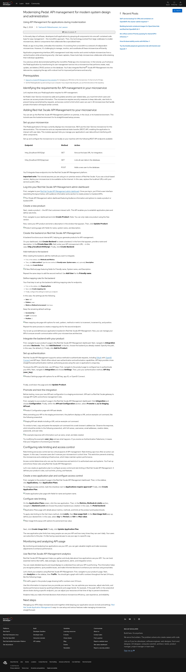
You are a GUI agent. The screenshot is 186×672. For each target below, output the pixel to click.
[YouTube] (130, 620)
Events (66, 644)
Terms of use (25, 668)
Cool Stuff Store (76, 662)
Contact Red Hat (43, 662)
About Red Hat (14, 662)
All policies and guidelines (38, 668)
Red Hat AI (6, 631)
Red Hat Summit (87, 662)
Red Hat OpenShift (9, 638)
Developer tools (38, 634)
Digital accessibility (52, 668)
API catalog (36, 641)
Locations (33, 662)
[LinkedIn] (125, 620)
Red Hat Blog (53, 662)
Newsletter (67, 648)
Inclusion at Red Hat (64, 662)
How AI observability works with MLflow (134, 41)
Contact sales (98, 634)
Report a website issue (101, 641)
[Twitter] (134, 620)
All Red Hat (174, 5)
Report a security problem (102, 648)
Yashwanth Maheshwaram (48, 27)
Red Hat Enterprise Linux (11, 634)
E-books (66, 634)
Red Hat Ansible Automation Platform (14, 641)
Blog (65, 641)
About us (96, 631)
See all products (8, 644)
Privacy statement (15, 668)
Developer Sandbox (39, 631)
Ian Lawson (63, 27)
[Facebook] (139, 620)
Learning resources (69, 631)
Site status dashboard (100, 644)
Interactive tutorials (39, 638)
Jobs (21, 662)
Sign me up (128, 650)
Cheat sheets (68, 638)
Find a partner (98, 638)
